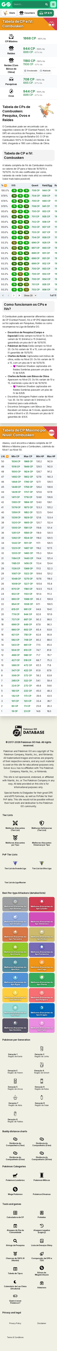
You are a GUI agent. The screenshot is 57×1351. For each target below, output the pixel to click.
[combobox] (28, 4)
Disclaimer (41, 1323)
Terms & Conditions (15, 1337)
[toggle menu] (47, 4)
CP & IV (48, 13)
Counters (29, 13)
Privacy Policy (15, 1323)
